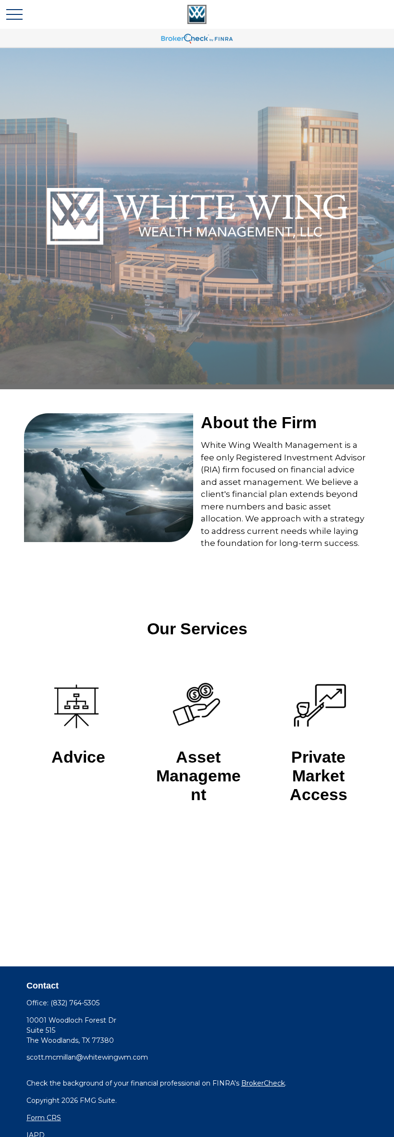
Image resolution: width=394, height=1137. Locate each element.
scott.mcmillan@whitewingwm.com (87, 1057)
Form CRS (43, 1117)
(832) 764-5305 (74, 1003)
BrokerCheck (263, 1083)
